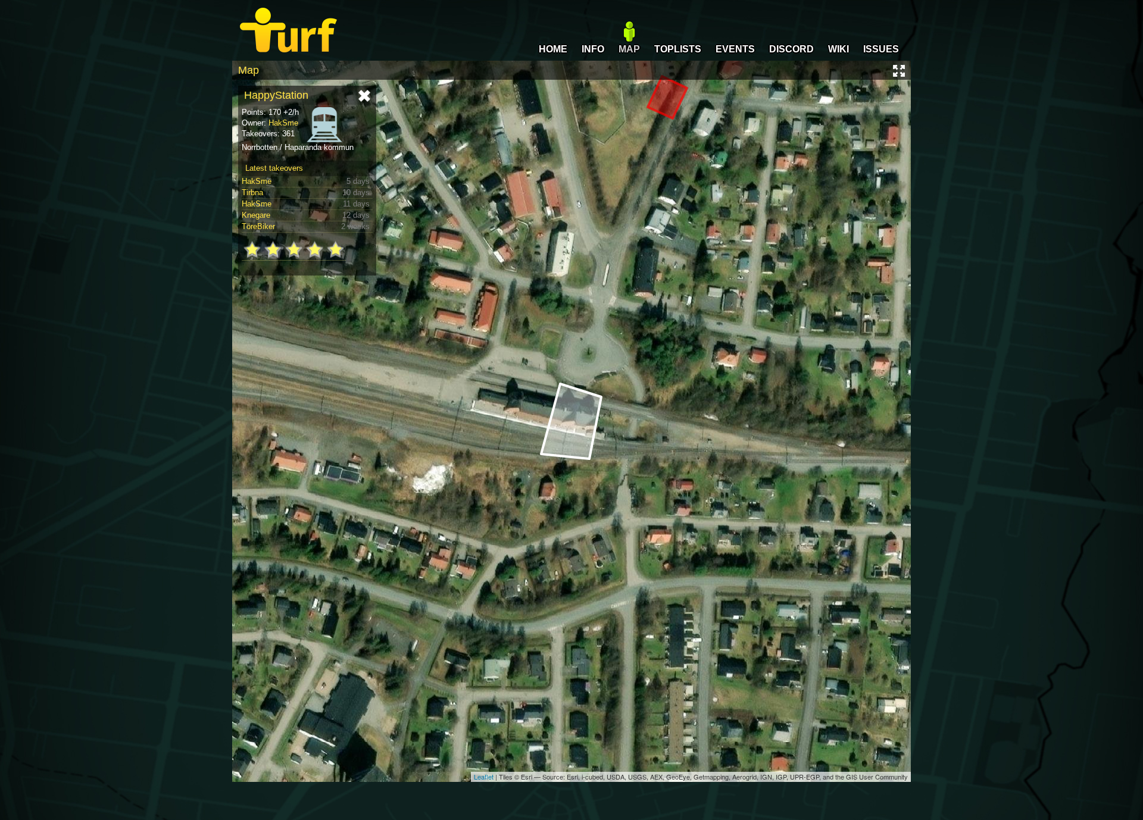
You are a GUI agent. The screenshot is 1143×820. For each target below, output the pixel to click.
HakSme (283, 122)
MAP (629, 49)
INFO (593, 49)
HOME (553, 49)
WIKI (838, 49)
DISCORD (791, 49)
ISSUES (881, 49)
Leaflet (484, 776)
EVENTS (735, 49)
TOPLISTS (677, 49)
